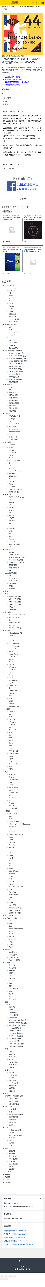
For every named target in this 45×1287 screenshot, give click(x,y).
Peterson (12, 874)
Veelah (11, 761)
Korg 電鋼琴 (13, 955)
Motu (10, 513)
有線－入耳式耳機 (15, 599)
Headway (12, 735)
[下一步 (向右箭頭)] (6, 1279)
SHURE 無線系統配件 (16, 371)
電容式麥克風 (13, 395)
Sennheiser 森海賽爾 (16, 560)
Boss (10, 819)
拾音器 (11, 769)
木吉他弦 (5, 216)
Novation (12, 934)
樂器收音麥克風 (14, 403)
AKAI (10, 921)
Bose (10, 330)
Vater (10, 996)
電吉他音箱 (12, 1080)
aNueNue (12, 636)
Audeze (11, 552)
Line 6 (11, 858)
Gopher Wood (13, 730)
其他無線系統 (13, 382)
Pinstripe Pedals (14, 432)
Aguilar (11, 816)
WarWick (12, 806)
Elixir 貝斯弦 (13, 1017)
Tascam (11, 306)
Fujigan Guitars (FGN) (16, 633)
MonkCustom (13, 1062)
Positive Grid (13, 1075)
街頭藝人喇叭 (13, 348)
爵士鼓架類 (12, 968)
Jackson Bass (13, 793)
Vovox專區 (12, 1109)
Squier (11, 677)
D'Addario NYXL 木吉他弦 (18, 1023)
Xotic (10, 688)
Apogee (11, 502)
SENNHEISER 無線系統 (16, 353)
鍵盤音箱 (12, 1091)
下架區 (7, 1180)
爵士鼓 (7, 962)
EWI (10, 421)
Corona (11, 664)
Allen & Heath (13, 288)
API (10, 575)
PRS (10, 696)
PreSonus (12, 301)
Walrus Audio (13, 895)
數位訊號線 (12, 1122)
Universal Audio (14, 544)
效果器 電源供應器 (15, 910)
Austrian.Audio (14, 554)
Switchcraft (13, 581)
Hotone (11, 847)
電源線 (11, 1125)
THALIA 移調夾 (14, 1099)
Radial (11, 434)
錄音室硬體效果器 (11, 573)
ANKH (11, 714)
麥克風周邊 (12, 411)
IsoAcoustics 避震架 (15, 489)
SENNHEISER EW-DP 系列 (18, 361)
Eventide (12, 832)
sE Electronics (13, 437)
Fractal (11, 840)
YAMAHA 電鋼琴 (14, 960)
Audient (11, 507)
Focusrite (12, 520)
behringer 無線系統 (15, 379)
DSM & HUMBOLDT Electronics (19, 824)
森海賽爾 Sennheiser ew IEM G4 (15, 1231)
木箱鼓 (11, 973)
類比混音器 (12, 316)
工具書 (11, 1166)
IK (9, 526)
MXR (10, 863)
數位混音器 (12, 314)
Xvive (11, 547)
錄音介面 (8, 494)
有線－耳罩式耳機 (15, 596)
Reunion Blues (13, 1065)
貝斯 (6, 772)
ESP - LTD (12, 649)
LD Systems (13, 343)
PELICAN (8, 1172)
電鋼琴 (7, 949)
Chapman (12, 662)
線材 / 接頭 (9, 1106)
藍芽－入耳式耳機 (15, 604)
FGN (10, 782)
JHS (10, 853)
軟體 (6, 591)
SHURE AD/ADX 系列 (16, 369)
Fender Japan (13, 654)
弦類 (6, 6)
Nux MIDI (12, 936)
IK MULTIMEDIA (14, 460)
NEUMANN (13, 476)
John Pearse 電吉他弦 (16, 1044)
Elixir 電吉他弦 (12, 247)
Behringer (12, 290)
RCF (10, 340)
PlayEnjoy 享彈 (14, 751)
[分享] (10, 1276)
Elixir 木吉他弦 (12, 216)
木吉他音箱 (12, 1085)
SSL (10, 536)
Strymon (12, 881)
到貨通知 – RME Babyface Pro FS (15, 1234)
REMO (14, 981)
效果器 (7, 811)
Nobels (11, 868)
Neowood (12, 743)
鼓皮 (10, 976)
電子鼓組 (12, 970)
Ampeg (11, 1072)
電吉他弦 (26, 216)
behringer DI (13, 419)
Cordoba (12, 719)
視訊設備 (8, 1174)
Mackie (11, 298)
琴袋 (6, 1049)
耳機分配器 (12, 609)
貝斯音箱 (12, 1088)
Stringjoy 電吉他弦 (15, 1028)
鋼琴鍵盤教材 (13, 1159)
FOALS (11, 1051)
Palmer (11, 876)
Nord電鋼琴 (13, 952)
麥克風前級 (12, 583)
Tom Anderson (14, 685)
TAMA (11, 994)
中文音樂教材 (13, 1164)
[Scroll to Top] (22, 1274)
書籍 (6, 1148)
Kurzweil (12, 939)
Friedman (12, 842)
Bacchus (12, 698)
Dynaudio (12, 450)
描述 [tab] (6, 102)
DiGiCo (11, 293)
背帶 (6, 1093)
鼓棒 (10, 991)
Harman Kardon (14, 617)
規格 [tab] (6, 104)
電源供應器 (12, 589)
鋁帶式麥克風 (13, 408)
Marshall (12, 625)
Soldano (11, 879)
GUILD (11, 732)
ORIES (11, 701)
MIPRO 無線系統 (14, 374)
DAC (10, 570)
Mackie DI (12, 426)
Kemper (11, 855)
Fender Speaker (14, 335)
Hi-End (7, 549)
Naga (10, 745)
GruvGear (12, 1054)
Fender (11, 651)
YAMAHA (12, 345)
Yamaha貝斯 (13, 808)
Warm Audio (13, 892)
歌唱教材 (12, 1161)
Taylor (11, 759)
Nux (10, 523)
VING (10, 889)
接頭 (10, 1112)
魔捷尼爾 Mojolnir (15, 706)
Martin (11, 740)
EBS (10, 829)
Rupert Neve (13, 429)
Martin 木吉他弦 (14, 1041)
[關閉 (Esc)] (14, 1276)
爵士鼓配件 (12, 999)
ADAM (11, 447)
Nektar (11, 931)
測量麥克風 (12, 405)
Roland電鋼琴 (13, 957)
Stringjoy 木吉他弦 (15, 1030)
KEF (10, 620)
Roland (11, 944)
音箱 (6, 1070)
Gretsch (11, 704)
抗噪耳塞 (12, 607)
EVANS (14, 978)
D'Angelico (12, 667)
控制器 (11, 586)
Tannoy (11, 484)
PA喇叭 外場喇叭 (11, 324)
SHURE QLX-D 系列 (15, 366)
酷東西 (7, 1177)
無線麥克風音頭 (14, 377)
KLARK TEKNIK (14, 424)
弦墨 (10, 766)
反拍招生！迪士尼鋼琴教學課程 (14, 1237)
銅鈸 (10, 986)
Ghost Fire (12, 845)
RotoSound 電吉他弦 (16, 1033)
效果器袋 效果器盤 (15, 908)
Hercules (12, 1138)
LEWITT (11, 387)
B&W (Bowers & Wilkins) (17, 615)
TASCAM (12, 541)
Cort (10, 717)
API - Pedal (12, 813)
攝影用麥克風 (13, 400)
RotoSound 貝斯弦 (17, 56)
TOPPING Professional (16, 497)
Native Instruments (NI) (17, 929)
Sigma (11, 756)
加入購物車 (7, 98)
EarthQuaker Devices (16, 834)
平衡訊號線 (12, 1119)
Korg (10, 942)
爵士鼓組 (12, 965)
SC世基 (11, 1143)
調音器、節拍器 (14, 1101)
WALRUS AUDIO (14, 416)
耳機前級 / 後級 (14, 568)
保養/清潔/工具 (14, 1104)
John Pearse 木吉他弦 (16, 1046)
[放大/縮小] (2, 1276)
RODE (11, 303)
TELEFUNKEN (13, 439)
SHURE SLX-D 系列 (15, 364)
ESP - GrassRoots (15, 646)
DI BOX (7, 413)
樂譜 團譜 (12, 1169)
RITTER (11, 1067)
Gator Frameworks (15, 1135)
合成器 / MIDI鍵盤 (11, 918)
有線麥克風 (9, 384)
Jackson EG (13, 693)
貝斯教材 (12, 1153)
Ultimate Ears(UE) (15, 628)
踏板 (10, 983)
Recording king (14, 753)
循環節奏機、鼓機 (15, 913)
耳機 (6, 594)
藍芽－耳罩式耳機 (15, 602)
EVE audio (12, 453)
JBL (10, 337)
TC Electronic (13, 884)
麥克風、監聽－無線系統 (13, 350)
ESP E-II (11, 641)
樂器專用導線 (13, 1117)
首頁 (3, 6)
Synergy (12, 1078)
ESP (10, 638)
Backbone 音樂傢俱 (15, 1130)
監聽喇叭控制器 (14, 492)
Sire (10, 800)
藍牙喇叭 (8, 612)
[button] (2, 12)
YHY (10, 1146)
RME (10, 531)
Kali (10, 463)
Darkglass (12, 826)
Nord (10, 926)
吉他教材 (12, 1151)
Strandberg (13, 680)
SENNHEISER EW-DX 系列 (18, 358)
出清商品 (8, 1182)
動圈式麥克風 (13, 398)
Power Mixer (13, 322)
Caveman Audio (14, 821)
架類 (6, 1127)
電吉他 (7, 630)
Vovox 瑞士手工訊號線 (16, 562)
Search (33, 2)
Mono (11, 1059)
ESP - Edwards (14, 643)
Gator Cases (13, 1057)
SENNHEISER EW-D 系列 (17, 356)
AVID (10, 500)
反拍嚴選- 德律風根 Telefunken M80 (16, 1241)
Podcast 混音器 (14, 319)
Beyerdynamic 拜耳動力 (17, 557)
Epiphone (12, 656)
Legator (11, 683)
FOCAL (11, 455)
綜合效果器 (12, 905)
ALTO (11, 327)
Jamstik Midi (13, 690)
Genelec (11, 458)
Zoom (11, 311)
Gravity (11, 1132)
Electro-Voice (13, 332)
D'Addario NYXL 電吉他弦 (32, 216)
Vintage (11, 803)
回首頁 (22, 199)
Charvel (11, 659)
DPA (10, 390)
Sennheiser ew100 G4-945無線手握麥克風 (18, 1244)
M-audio (12, 473)
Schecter (12, 675)
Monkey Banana (14, 471)
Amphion (12, 445)
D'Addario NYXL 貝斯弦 (17, 1025)
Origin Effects (13, 871)
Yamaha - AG (13, 764)
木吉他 (7, 709)
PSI (10, 479)
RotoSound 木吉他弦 (16, 1036)
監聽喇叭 (8, 442)
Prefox (11, 1140)
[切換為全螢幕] (6, 1276)
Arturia (11, 505)
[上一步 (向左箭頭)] (2, 1279)
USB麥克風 (12, 392)
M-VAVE (11, 860)
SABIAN (15, 989)
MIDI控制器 (9, 915)
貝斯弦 (7, 56)
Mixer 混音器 (9, 285)
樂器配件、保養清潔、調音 (14, 1096)
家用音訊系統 (13, 565)
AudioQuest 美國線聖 (16, 1114)
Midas (11, 296)
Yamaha (11, 309)
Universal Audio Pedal (16, 887)
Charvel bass (13, 779)
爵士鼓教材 (12, 1156)
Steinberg (12, 539)
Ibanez (11, 672)
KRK (10, 466)
